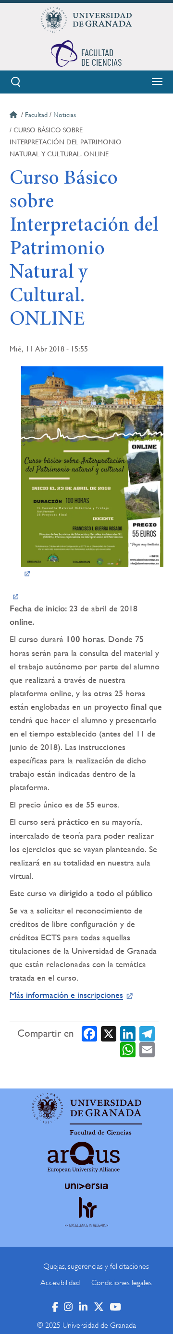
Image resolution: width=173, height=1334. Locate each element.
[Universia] (86, 1186)
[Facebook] (89, 1033)
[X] (108, 1033)
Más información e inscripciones (66, 995)
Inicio (14, 116)
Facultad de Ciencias (101, 1132)
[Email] (147, 1049)
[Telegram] (147, 1033)
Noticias (64, 114)
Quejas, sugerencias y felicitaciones (96, 1266)
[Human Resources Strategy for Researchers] (86, 1220)
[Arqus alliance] (84, 1157)
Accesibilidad (60, 1282)
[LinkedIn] (128, 1033)
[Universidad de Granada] (86, 20)
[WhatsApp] (128, 1049)
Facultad (36, 114)
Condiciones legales (121, 1282)
